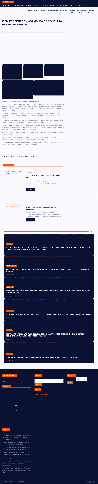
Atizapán (29, 10)
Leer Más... (30, 189)
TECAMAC (9, 330)
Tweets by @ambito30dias (41, 394)
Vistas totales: (6, 381)
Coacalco (36, 10)
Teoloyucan (91, 10)
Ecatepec (43, 10)
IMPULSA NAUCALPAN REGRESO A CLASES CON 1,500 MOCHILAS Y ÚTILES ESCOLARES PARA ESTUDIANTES (49, 314)
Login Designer (8, 458)
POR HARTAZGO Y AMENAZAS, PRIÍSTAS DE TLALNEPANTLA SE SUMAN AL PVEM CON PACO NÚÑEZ (16, 470)
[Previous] (90, 232)
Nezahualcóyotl (90, 13)
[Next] (93, 232)
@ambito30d (81, 379)
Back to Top (91, 481)
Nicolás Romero (81, 10)
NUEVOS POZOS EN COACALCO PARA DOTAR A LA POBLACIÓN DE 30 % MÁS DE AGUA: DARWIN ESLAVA (16, 463)
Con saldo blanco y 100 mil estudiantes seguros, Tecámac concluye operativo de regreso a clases (42, 357)
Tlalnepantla (74, 13)
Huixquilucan (63, 10)
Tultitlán (81, 13)
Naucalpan (72, 10)
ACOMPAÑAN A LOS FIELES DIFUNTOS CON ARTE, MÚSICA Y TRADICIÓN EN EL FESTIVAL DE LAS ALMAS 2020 (16, 437)
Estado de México (53, 10)
